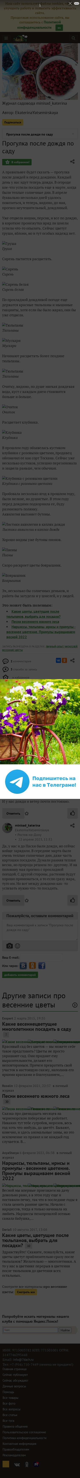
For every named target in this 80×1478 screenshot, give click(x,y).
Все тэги (8, 1421)
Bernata (20, 771)
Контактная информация (19, 1444)
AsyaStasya (10, 1153)
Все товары (10, 1398)
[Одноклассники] (64, 660)
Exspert (7, 1018)
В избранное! (20, 162)
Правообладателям (16, 1449)
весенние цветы (12, 650)
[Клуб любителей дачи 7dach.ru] (20, 38)
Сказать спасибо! (19, 735)
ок (59, 28)
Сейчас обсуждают (15, 1380)
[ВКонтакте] (58, 660)
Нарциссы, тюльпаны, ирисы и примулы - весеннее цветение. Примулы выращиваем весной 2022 (41, 631)
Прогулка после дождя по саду (29, 134)
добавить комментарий (20, 975)
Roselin (7, 1086)
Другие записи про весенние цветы (33, 1000)
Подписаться (12, 122)
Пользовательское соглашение (24, 1432)
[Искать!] (73, 38)
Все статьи (10, 1415)
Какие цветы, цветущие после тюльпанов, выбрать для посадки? (35, 1240)
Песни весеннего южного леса (35, 621)
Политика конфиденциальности (25, 1438)
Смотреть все (26, 1292)
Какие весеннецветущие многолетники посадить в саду (36, 1026)
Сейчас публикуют (15, 1375)
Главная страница (14, 1369)
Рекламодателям (14, 1455)
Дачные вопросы (14, 1386)
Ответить (13, 813)
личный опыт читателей (61, 646)
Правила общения (15, 1426)
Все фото (9, 1403)
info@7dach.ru (23, 1360)
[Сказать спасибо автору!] (72, 813)
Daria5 (7, 1229)
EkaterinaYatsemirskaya (36, 112)
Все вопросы (11, 1409)
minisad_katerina (27, 825)
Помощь (8, 1392)
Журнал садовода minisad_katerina (34, 103)
